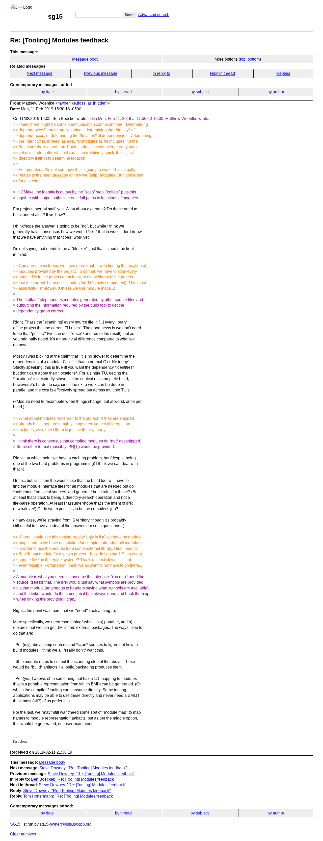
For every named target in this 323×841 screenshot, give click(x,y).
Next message (39, 73)
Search (130, 15)
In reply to (161, 73)
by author (275, 92)
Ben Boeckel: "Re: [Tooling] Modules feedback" (73, 779)
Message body (85, 59)
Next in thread (222, 73)
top (243, 59)
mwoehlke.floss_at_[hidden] (82, 103)
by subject (200, 92)
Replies (283, 73)
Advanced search (153, 14)
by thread (123, 92)
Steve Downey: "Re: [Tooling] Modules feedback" (83, 768)
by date (47, 92)
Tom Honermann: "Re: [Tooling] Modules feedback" (68, 796)
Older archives (23, 834)
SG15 (15, 824)
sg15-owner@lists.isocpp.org (66, 824)
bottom (254, 59)
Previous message (100, 73)
